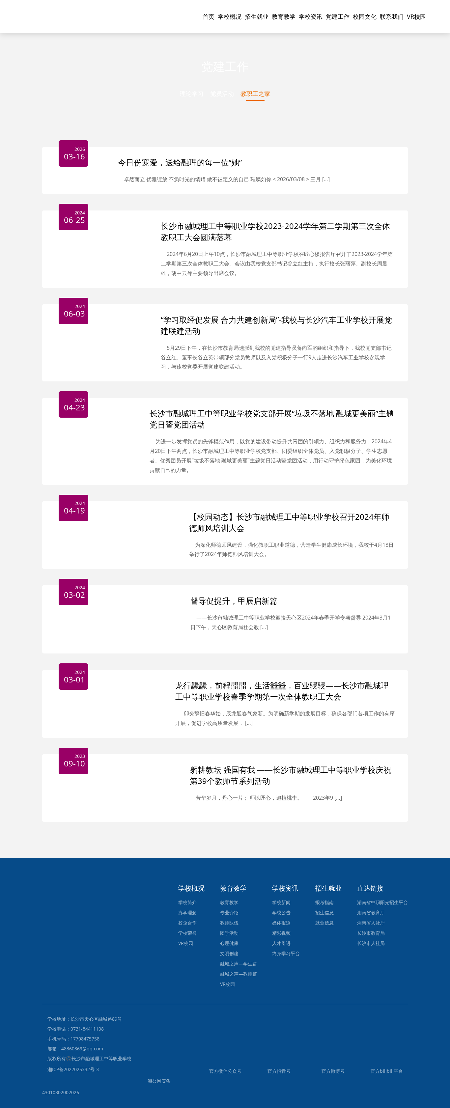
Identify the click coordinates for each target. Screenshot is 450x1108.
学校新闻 (281, 902)
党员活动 (222, 93)
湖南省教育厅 (371, 912)
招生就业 (256, 16)
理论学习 (192, 93)
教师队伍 (229, 923)
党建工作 (338, 16)
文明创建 (229, 953)
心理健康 (229, 943)
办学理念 (187, 912)
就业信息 (324, 923)
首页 (208, 16)
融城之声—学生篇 (238, 963)
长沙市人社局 (371, 943)
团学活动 (229, 933)
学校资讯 (311, 16)
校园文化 (365, 16)
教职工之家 (255, 93)
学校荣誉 (187, 933)
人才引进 (281, 943)
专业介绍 (229, 912)
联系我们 (392, 16)
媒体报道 (281, 923)
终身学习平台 (286, 953)
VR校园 (416, 16)
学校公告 (281, 912)
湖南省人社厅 (371, 923)
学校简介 (187, 902)
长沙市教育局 (371, 933)
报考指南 (324, 902)
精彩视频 (281, 933)
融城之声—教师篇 (238, 974)
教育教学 (283, 16)
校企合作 (187, 923)
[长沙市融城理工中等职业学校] (71, 8)
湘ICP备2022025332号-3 (73, 1069)
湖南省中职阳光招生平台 (382, 902)
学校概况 (229, 16)
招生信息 (324, 912)
